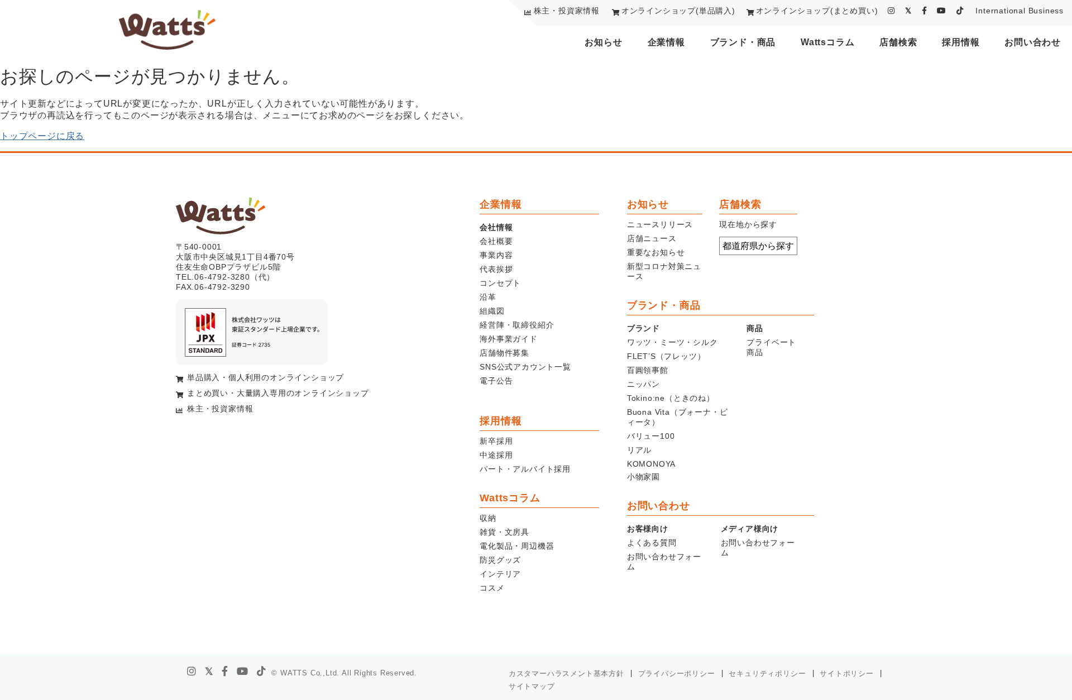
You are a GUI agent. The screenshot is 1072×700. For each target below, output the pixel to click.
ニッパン (643, 384)
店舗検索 (898, 42)
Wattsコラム (827, 42)
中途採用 (496, 454)
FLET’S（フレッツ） (666, 356)
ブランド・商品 (743, 42)
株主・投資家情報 (567, 10)
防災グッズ (500, 559)
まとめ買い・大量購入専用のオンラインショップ (278, 393)
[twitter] (908, 10)
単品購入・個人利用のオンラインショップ (265, 377)
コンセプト (500, 283)
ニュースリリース (660, 224)
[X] (209, 671)
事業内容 (496, 255)
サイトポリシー (847, 673)
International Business (1019, 10)
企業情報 (666, 42)
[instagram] (891, 10)
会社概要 (496, 241)
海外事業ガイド (509, 338)
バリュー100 (651, 435)
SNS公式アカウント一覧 (525, 366)
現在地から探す (748, 224)
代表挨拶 (496, 269)
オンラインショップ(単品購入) (678, 10)
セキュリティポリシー (767, 673)
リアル (639, 449)
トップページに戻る (42, 136)
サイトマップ (532, 686)
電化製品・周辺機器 (517, 545)
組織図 (492, 310)
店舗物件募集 (504, 352)
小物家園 (643, 476)
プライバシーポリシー (676, 673)
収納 (488, 518)
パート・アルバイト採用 (525, 468)
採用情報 (960, 42)
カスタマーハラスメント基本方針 (566, 673)
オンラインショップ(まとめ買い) (817, 10)
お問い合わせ (1032, 42)
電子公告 (496, 380)
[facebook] (924, 10)
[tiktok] (960, 10)
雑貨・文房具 (504, 532)
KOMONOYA (651, 463)
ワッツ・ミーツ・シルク (672, 342)
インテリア (500, 573)
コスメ (492, 587)
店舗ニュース (652, 238)
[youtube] (941, 10)
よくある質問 (652, 542)
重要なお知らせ (656, 252)
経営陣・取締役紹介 (517, 324)
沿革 (488, 297)
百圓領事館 (647, 370)
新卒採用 (496, 441)
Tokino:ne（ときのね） (671, 398)
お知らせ (603, 42)
